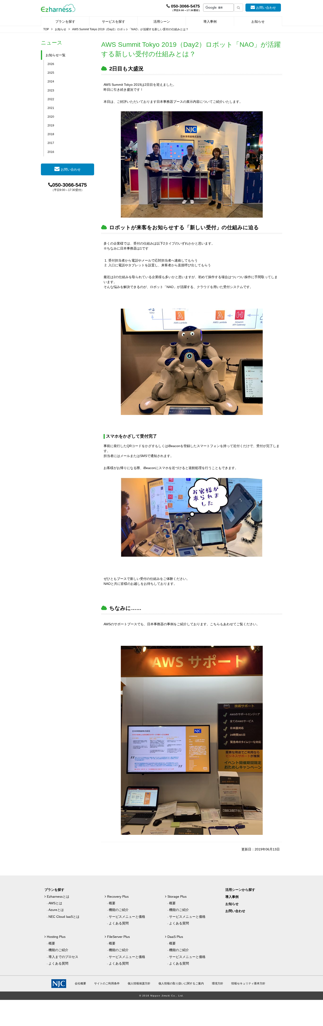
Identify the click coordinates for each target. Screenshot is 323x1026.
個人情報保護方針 (139, 983)
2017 (51, 143)
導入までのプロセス (63, 957)
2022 (51, 99)
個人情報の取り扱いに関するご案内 (181, 983)
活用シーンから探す (240, 890)
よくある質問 (119, 923)
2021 (51, 108)
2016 (51, 152)
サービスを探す (113, 21)
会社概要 (80, 983)
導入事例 (210, 21)
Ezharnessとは (58, 896)
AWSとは (55, 903)
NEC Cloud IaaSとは (63, 916)
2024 (51, 81)
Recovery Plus (118, 896)
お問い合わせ (266, 7)
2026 (51, 64)
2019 (51, 125)
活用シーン (161, 21)
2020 (51, 116)
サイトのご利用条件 (107, 983)
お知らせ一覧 (55, 55)
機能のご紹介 (119, 910)
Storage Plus (177, 896)
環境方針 (217, 983)
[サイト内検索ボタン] (238, 8)
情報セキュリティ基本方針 (248, 983)
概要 (112, 903)
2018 (51, 134)
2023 (51, 90)
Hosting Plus (56, 937)
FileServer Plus (118, 937)
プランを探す (65, 21)
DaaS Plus (175, 937)
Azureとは (56, 910)
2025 (51, 72)
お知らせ (258, 21)
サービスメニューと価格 (127, 916)
